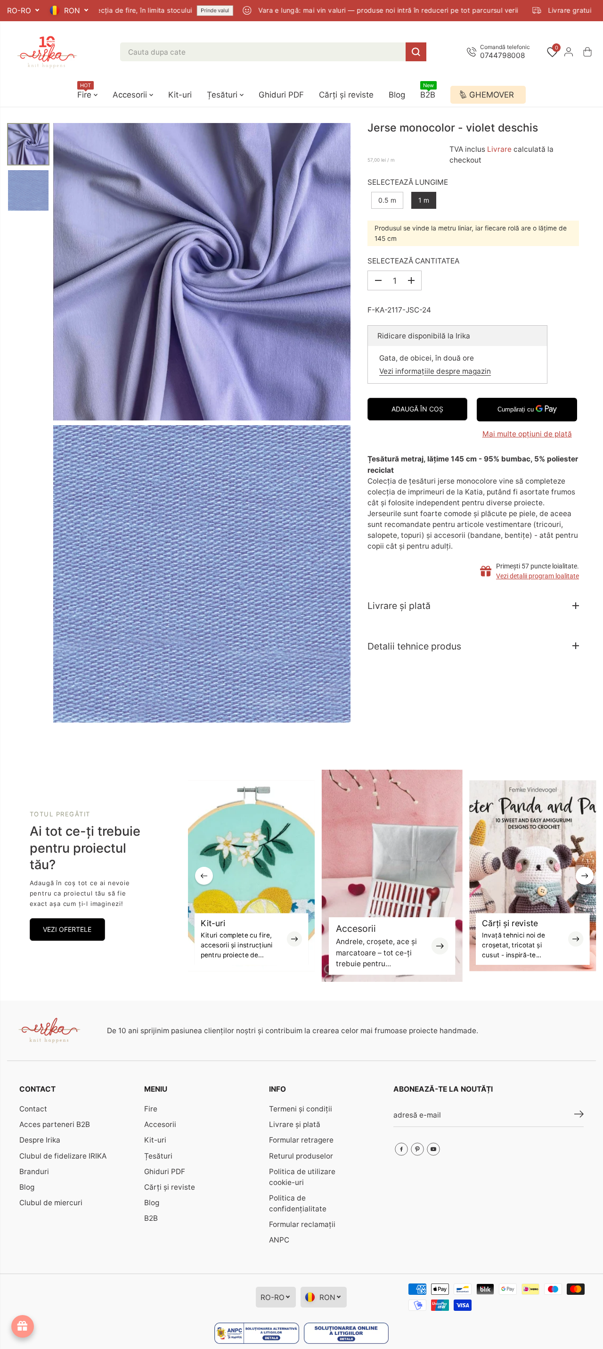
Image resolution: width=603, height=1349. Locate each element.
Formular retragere (301, 1139)
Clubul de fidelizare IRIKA (62, 1156)
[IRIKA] (47, 52)
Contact (33, 1108)
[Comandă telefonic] (500, 52)
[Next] (585, 876)
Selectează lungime (407, 181)
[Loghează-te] (568, 51)
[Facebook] (401, 1149)
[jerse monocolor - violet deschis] (201, 271)
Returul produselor (301, 1156)
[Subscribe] (579, 1115)
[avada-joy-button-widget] (22, 1326)
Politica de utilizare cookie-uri (302, 1177)
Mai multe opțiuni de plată (527, 433)
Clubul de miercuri (50, 1202)
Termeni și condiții (300, 1108)
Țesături (223, 94)
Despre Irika (39, 1139)
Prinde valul (190, 10)
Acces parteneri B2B (54, 1124)
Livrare (499, 148)
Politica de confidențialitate (297, 1203)
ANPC (279, 1239)
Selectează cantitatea (413, 260)
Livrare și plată (294, 1124)
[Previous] (204, 876)
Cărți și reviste (346, 94)
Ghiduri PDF (281, 94)
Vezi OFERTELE (67, 929)
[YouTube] (433, 1149)
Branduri (34, 1171)
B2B (427, 91)
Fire (85, 91)
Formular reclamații (302, 1224)
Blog (397, 94)
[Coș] (587, 51)
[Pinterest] (417, 1149)
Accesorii (131, 94)
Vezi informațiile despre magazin (435, 370)
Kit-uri (180, 94)
